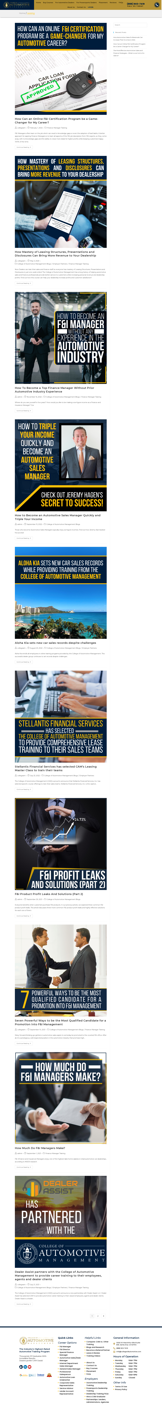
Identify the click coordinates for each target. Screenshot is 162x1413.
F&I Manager (65, 1346)
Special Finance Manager (67, 1353)
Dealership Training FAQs (97, 1393)
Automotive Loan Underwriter (67, 1378)
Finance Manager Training (57, 128)
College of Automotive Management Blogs (34, 264)
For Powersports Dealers (86, 3)
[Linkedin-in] (25, 1367)
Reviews (113, 3)
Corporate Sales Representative (67, 1384)
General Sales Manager (70, 1369)
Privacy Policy (121, 1389)
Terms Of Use (121, 1386)
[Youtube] (29, 1367)
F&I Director (65, 1349)
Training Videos (93, 1356)
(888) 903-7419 (136, 3)
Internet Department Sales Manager (69, 1364)
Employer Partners (60, 264)
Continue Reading (23, 147)
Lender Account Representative (67, 1392)
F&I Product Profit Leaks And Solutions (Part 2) (49, 894)
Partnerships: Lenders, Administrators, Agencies (97, 1400)
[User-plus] (21, 1367)
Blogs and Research (95, 1347)
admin (19, 397)
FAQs (121, 3)
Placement (103, 3)
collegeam (21, 128)
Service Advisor (66, 1388)
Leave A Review (93, 1353)
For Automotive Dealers (64, 3)
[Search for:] (130, 25)
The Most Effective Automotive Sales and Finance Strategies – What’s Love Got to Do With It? (128, 53)
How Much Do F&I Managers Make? (40, 1148)
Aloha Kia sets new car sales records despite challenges (55, 642)
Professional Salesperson (65, 1373)
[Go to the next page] (103, 1316)
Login (90, 7)
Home (38, 3)
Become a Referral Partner (98, 1350)
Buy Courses (48, 3)
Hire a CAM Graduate (95, 1396)
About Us (71, 7)
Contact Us (81, 7)
